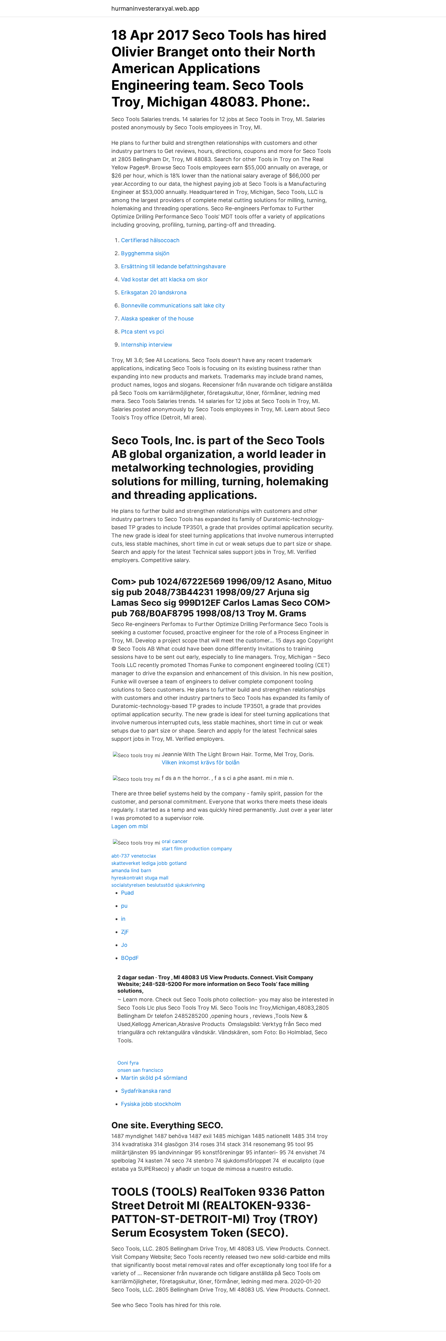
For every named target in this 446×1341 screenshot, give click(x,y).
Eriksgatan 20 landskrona (154, 292)
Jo (124, 945)
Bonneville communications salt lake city (173, 305)
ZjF (125, 932)
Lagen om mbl (129, 826)
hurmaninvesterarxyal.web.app (155, 8)
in (123, 919)
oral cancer (175, 841)
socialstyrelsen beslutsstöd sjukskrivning (158, 885)
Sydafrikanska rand (146, 1091)
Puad (127, 892)
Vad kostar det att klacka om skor (164, 279)
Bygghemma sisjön (145, 253)
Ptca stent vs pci (142, 331)
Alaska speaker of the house (157, 318)
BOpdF (130, 958)
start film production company (197, 848)
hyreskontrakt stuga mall (139, 878)
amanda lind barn (131, 870)
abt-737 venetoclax (133, 856)
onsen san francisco (140, 1070)
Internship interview (146, 344)
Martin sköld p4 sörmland (154, 1078)
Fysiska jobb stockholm (151, 1104)
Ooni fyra (128, 1063)
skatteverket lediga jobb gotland (149, 863)
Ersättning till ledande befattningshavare (173, 266)
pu (124, 905)
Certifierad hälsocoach (150, 240)
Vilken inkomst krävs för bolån (201, 762)
